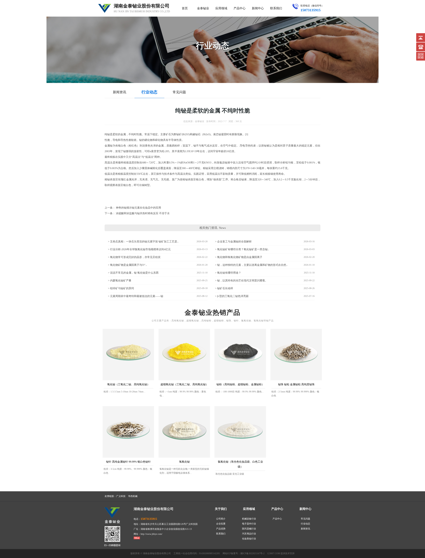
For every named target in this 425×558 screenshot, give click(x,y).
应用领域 (221, 8)
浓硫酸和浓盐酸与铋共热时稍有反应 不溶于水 (143, 213)
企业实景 (220, 523)
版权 (132, 553)
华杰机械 (132, 496)
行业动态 (305, 523)
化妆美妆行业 (249, 538)
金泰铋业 (203, 8)
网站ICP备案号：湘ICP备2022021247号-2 (243, 553)
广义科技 (121, 496)
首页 (185, 8)
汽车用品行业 (249, 533)
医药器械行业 (249, 528)
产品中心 (240, 8)
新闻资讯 (305, 528)
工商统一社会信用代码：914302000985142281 (196, 553)
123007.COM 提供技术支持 (281, 553)
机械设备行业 (249, 519)
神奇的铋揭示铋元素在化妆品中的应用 (138, 207)
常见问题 (305, 519)
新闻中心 (258, 8)
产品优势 (220, 528)
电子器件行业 (249, 523)
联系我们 (276, 8)
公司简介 (220, 519)
